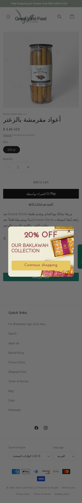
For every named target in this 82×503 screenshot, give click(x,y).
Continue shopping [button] (40, 265)
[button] (69, 231)
